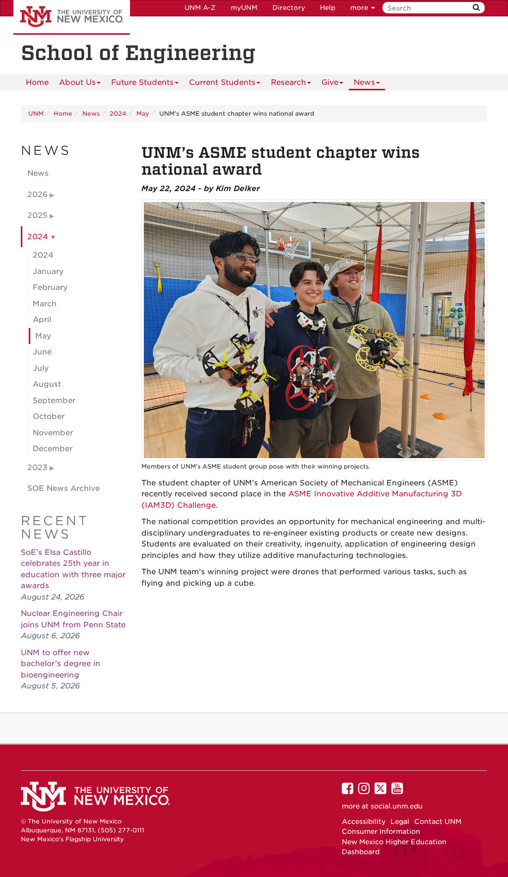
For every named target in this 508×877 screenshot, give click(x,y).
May (142, 113)
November (53, 432)
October (48, 416)
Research (288, 82)
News (364, 82)
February (50, 287)
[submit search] (476, 7)
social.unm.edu (397, 806)
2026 (37, 194)
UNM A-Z (200, 7)
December (52, 448)
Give (329, 82)
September (54, 400)
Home (37, 82)
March (45, 303)
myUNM (244, 7)
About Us (77, 82)
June (42, 351)
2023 (37, 467)
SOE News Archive (63, 488)
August (47, 384)
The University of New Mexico (71, 17)
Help (327, 7)
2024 (118, 113)
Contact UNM (437, 821)
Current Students (222, 82)
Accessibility (363, 821)
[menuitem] (37, 82)
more (360, 7)
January (48, 271)
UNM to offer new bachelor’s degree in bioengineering (60, 663)
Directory (288, 7)
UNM (36, 113)
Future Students (142, 82)
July (41, 368)
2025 (37, 215)
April (42, 319)
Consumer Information (381, 831)
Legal (399, 821)
